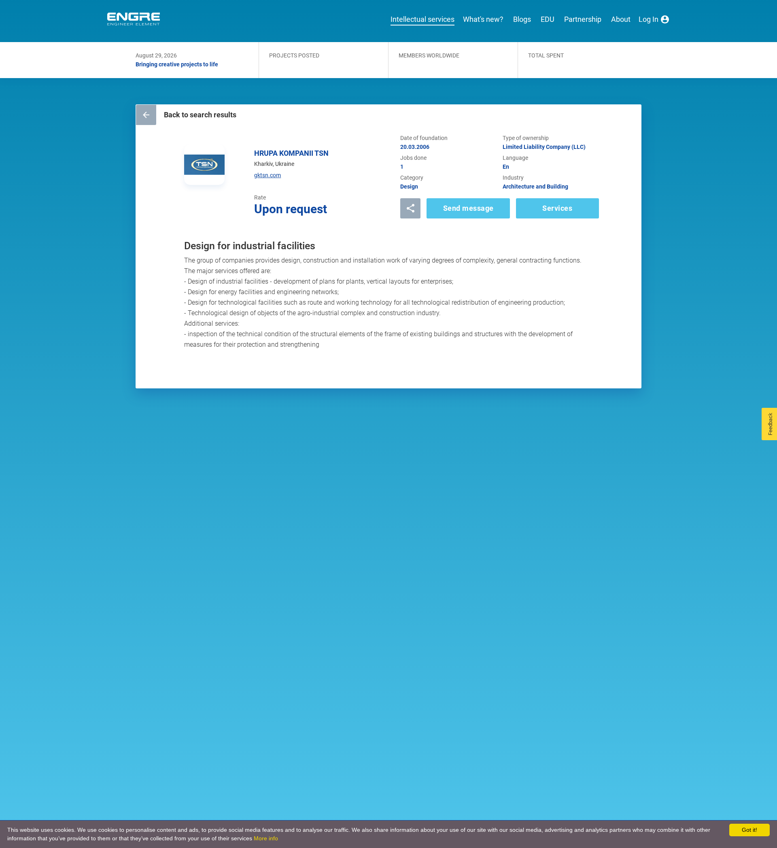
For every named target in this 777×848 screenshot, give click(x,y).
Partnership (582, 19)
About (621, 19)
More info (266, 838)
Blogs (522, 19)
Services (557, 208)
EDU (547, 19)
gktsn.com (267, 175)
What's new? (483, 19)
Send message (468, 208)
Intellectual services (422, 19)
